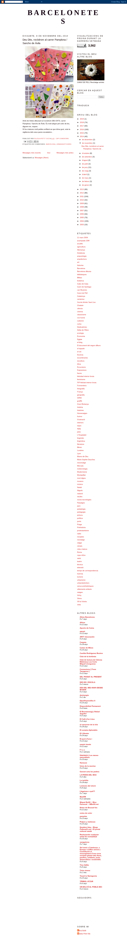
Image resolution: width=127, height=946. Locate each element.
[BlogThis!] (30, 141)
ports (79, 521)
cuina (79, 324)
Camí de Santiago (84, 287)
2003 (82, 225)
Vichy (79, 595)
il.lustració (81, 419)
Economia (81, 336)
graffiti (79, 401)
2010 (82, 200)
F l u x (82, 750)
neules (79, 497)
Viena (79, 598)
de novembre (87, 143)
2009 (82, 203)
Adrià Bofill (82, 931)
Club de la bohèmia (88, 656)
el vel (79, 352)
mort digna (81, 478)
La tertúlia (84, 780)
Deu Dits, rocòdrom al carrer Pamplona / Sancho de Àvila (45, 41)
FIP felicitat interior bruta (86, 383)
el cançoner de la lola (89, 725)
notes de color (86, 813)
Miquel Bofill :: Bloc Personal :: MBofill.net (89, 803)
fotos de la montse (88, 766)
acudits (80, 244)
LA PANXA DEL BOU (88, 775)
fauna (79, 373)
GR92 (79, 398)
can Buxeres (82, 290)
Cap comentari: (62, 138)
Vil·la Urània (82, 601)
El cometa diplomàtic (88, 730)
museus (80, 481)
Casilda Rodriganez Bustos (91, 653)
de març (85, 178)
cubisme (80, 321)
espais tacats (85, 744)
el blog (79, 342)
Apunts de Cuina (87, 628)
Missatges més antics (65, 153)
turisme (80, 577)
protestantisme (83, 531)
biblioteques (82, 274)
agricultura (81, 247)
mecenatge (81, 463)
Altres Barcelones (87, 617)
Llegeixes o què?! (87, 791)
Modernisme (82, 472)
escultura (80, 361)
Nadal (79, 487)
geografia (81, 395)
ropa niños (81, 555)
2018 (82, 122)
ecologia (80, 333)
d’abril (84, 174)
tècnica (80, 564)
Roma (79, 552)
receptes (80, 537)
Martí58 (83, 797)
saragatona (84, 842)
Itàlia (79, 429)
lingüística (81, 441)
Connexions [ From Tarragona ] (88, 670)
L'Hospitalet (81, 435)
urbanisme (81, 580)
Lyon (79, 453)
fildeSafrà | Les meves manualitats (89, 756)
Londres (80, 450)
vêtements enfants (84, 589)
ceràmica (80, 299)
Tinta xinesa (85, 870)
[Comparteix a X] (33, 141)
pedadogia (81, 509)
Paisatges (81, 503)
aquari (82, 631)
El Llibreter (84, 733)
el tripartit (80, 349)
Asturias (80, 265)
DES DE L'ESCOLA (87, 682)
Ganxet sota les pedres (89, 772)
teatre (79, 561)
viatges (80, 592)
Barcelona (51, 144)
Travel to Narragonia (88, 876)
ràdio (79, 534)
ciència (80, 308)
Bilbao (79, 278)
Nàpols (80, 490)
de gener (86, 185)
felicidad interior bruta (85, 376)
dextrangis (84, 695)
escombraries (82, 358)
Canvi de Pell (82, 293)
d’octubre (86, 153)
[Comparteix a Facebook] (35, 141)
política (80, 518)
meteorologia (82, 469)
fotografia (81, 389)
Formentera (81, 385)
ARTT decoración (87, 637)
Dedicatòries (82, 327)
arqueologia (81, 256)
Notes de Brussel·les (88, 808)
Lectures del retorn (88, 786)
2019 (82, 119)
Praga (79, 524)
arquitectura (82, 259)
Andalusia (81, 253)
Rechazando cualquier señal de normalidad (89, 836)
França (80, 392)
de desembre (87, 140)
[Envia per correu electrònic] (28, 141)
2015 (82, 133)
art (78, 262)
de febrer (86, 181)
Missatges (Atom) (41, 158)
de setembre (87, 157)
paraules (83, 816)
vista (79, 605)
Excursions (81, 367)
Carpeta (83, 642)
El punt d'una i (86, 739)
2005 (82, 217)
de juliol (85, 164)
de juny (85, 167)
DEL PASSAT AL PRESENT (91, 677)
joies (79, 432)
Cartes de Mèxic (86, 648)
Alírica (82, 622)
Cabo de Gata (82, 284)
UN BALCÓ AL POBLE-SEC (91, 887)
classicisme (81, 315)
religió (79, 543)
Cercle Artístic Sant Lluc (86, 302)
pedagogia (81, 512)
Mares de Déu (82, 456)
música (80, 484)
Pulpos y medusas (87, 822)
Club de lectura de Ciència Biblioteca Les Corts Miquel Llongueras (91, 662)
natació (80, 494)
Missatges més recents (32, 153)
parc (79, 506)
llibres (79, 447)
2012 (82, 193)
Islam (79, 426)
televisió (80, 567)
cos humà (81, 318)
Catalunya (81, 296)
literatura (80, 444)
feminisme (81, 379)
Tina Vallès (84, 865)
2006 (82, 214)
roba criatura (82, 549)
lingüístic (80, 438)
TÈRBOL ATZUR (86, 881)
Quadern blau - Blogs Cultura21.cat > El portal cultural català (90, 829)
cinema (80, 312)
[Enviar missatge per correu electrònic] (25, 141)
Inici (48, 153)
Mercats (80, 466)
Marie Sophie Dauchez (86, 460)
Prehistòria (81, 527)
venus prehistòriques (85, 586)
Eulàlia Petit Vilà (84, 934)
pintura (80, 515)
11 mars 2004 (82, 237)
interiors (80, 423)
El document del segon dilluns (89, 345)
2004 (82, 221)
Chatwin (80, 305)
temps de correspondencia (87, 571)
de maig (85, 171)
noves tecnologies (84, 500)
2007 (82, 210)
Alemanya (81, 250)
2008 (82, 207)
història (80, 407)
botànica (80, 281)
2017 (82, 126)
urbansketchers (64, 144)
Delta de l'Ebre (83, 330)
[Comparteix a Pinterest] (37, 141)
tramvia (80, 574)
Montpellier (81, 475)
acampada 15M (83, 241)
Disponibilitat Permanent (90, 706)
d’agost (85, 160)
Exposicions (81, 370)
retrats (79, 546)
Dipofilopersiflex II (87, 701)
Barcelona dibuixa (84, 271)
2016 (82, 129)
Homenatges (82, 413)
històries (80, 410)
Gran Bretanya (83, 404)
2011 (82, 196)
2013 (82, 189)
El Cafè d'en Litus (87, 719)
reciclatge (81, 540)
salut (79, 558)
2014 (82, 136)
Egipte (79, 339)
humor (79, 416)
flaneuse (83, 763)
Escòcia (80, 355)
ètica (79, 364)
